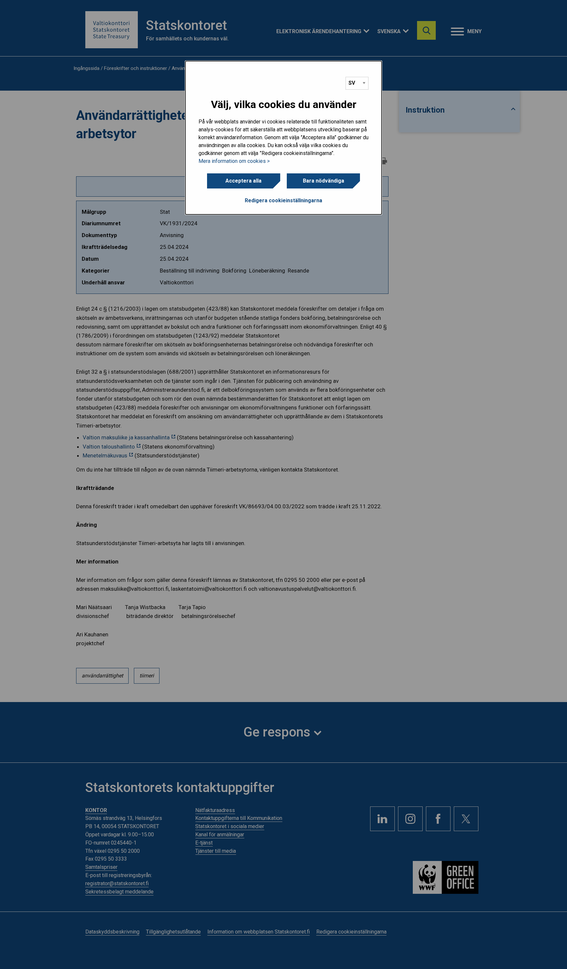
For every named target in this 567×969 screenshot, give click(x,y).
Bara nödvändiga (323, 181)
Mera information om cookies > (234, 161)
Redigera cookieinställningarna (283, 200)
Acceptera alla (243, 181)
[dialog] (283, 138)
